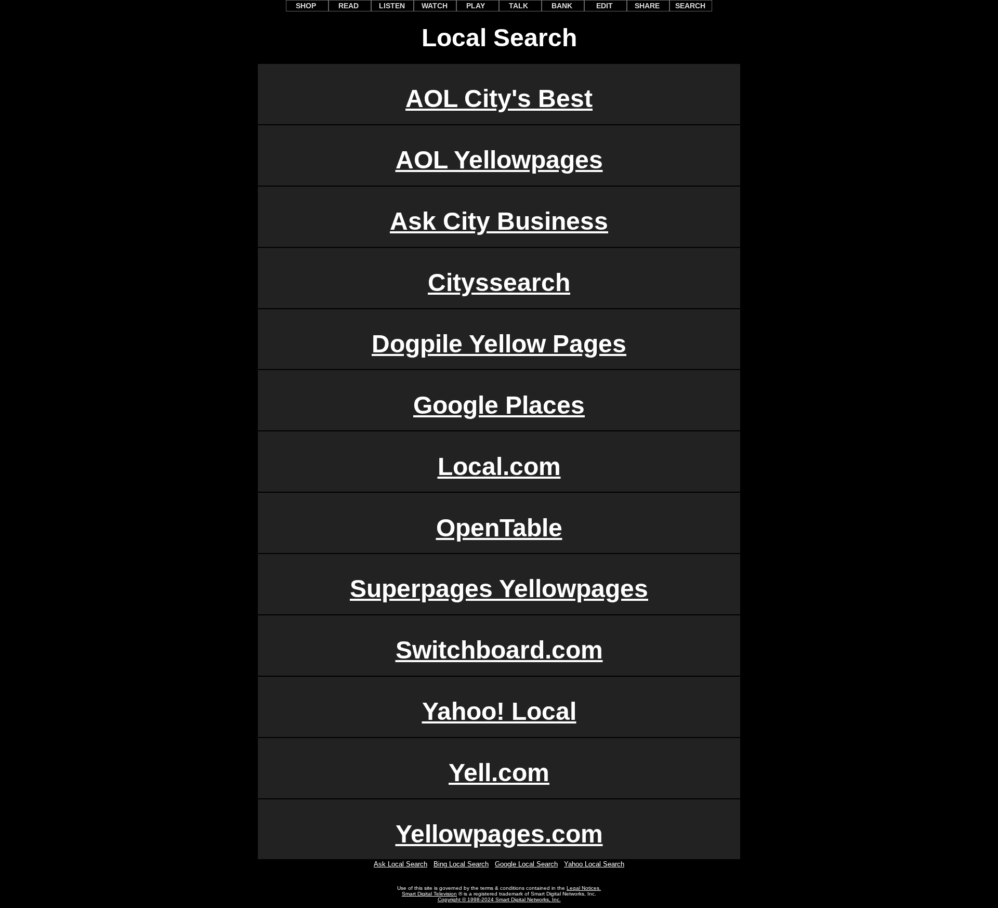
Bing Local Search (461, 864)
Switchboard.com (499, 650)
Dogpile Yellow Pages (499, 344)
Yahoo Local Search (594, 864)
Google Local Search (526, 864)
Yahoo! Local (499, 711)
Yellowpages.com (499, 834)
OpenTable (499, 528)
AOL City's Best (499, 98)
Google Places (499, 405)
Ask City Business (499, 221)
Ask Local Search (400, 864)
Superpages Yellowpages (499, 588)
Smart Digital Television (429, 894)
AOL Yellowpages (499, 160)
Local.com (499, 466)
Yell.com (499, 772)
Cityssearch (499, 282)
